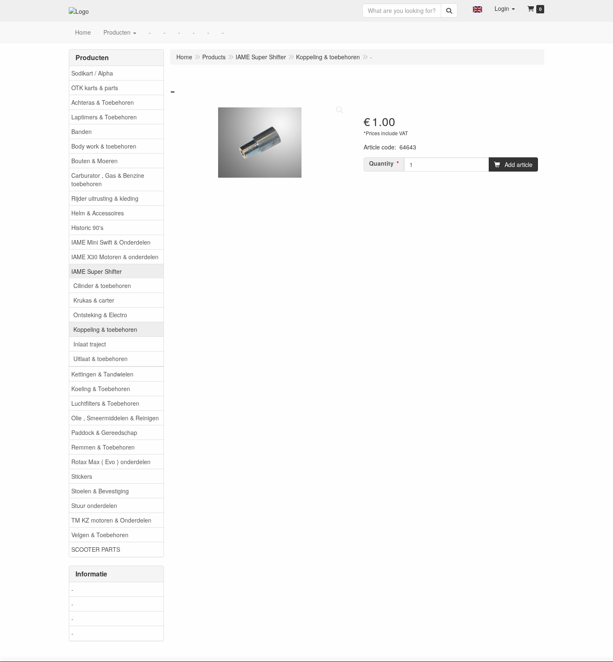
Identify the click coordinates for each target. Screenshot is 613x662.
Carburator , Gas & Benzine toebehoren (107, 179)
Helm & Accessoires (97, 213)
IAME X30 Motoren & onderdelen (114, 257)
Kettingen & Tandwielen (102, 374)
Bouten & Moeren (94, 161)
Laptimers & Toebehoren (104, 117)
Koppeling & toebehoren (105, 329)
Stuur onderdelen (94, 505)
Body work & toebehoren (103, 146)
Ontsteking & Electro (100, 315)
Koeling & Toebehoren (100, 388)
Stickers (81, 476)
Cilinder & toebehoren (102, 285)
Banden (81, 131)
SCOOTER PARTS (95, 549)
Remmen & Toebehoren (103, 447)
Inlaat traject (89, 344)
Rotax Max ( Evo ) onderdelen (111, 461)
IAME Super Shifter (96, 271)
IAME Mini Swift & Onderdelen (111, 242)
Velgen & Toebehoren (99, 535)
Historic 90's (87, 227)
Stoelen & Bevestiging (100, 491)
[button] (477, 8)
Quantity (381, 163)
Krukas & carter (93, 300)
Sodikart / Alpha (92, 73)
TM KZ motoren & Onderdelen (111, 520)
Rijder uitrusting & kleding (104, 198)
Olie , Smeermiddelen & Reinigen (115, 418)
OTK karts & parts (94, 87)
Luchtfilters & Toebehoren (105, 403)
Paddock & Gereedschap (104, 432)
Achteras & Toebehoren (102, 102)
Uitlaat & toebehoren (100, 358)
